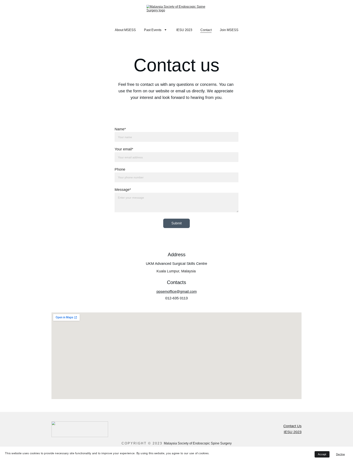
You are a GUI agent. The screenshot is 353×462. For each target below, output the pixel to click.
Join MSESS (229, 30)
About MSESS (125, 30)
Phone (120, 169)
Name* (120, 129)
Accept (322, 454)
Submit (176, 223)
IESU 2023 (184, 30)
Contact (206, 30)
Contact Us (292, 426)
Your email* (124, 149)
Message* (123, 190)
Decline (340, 454)
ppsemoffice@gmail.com (176, 292)
